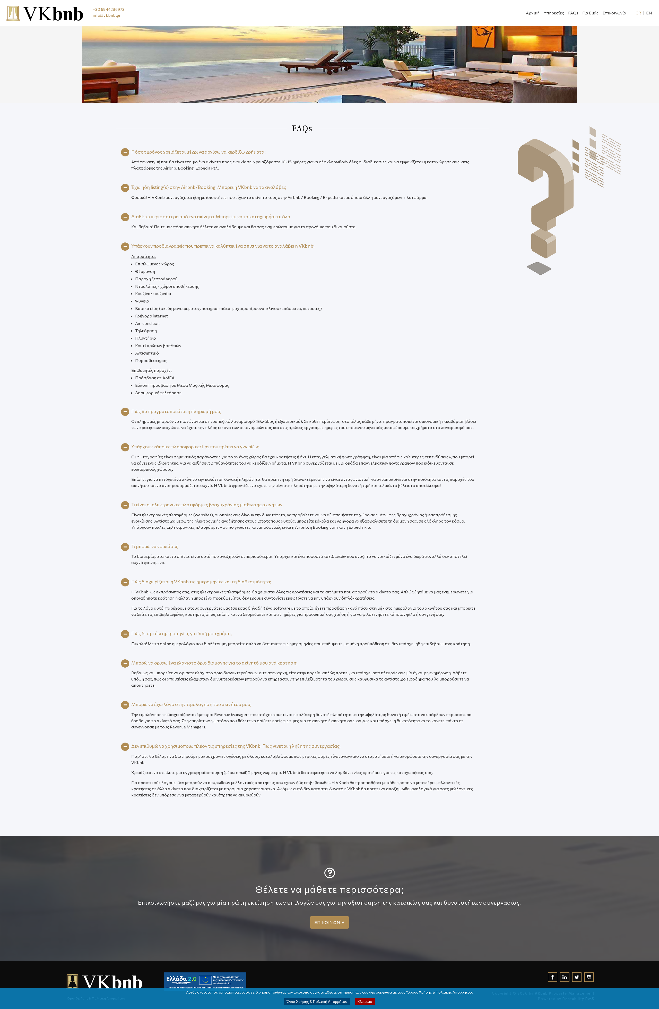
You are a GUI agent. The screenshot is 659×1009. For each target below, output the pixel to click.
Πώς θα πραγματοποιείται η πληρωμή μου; (176, 411)
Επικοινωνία (614, 12)
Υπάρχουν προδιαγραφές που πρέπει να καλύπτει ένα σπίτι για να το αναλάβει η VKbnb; (222, 246)
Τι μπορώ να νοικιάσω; (154, 546)
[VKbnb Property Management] (54, 13)
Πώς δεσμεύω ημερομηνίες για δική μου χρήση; (181, 633)
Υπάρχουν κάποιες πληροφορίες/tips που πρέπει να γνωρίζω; (195, 446)
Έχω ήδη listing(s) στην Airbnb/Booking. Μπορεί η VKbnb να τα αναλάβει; (208, 187)
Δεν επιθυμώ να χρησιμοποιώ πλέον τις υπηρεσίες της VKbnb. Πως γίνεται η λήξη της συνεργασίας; (235, 746)
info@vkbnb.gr (107, 15)
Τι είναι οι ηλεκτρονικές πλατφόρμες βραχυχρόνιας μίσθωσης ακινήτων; (207, 504)
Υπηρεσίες (554, 12)
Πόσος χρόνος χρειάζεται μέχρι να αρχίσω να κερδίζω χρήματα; (198, 152)
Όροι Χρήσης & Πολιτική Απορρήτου (317, 1001)
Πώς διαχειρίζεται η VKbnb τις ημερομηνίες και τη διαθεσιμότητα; (201, 581)
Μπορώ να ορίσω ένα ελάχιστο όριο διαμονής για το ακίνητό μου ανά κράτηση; (214, 663)
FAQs (573, 12)
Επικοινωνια (329, 922)
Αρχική (533, 12)
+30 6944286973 (109, 9)
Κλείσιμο (365, 1001)
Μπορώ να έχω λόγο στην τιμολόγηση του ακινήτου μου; (191, 704)
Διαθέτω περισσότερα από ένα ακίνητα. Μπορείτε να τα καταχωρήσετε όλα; (211, 216)
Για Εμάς (590, 12)
